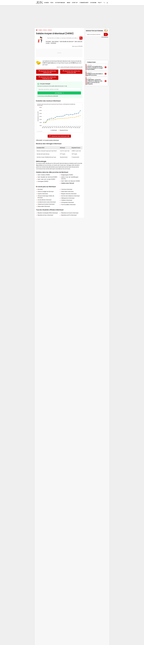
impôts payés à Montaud (52, 140)
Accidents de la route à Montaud (47, 202)
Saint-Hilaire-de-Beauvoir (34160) (70, 181)
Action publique (60, 2)
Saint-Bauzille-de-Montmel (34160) (47, 177)
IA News (46, 2)
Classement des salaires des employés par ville (48, 77)
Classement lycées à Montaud (46, 204)
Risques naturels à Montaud (68, 193)
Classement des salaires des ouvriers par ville (72, 71)
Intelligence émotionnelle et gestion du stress (95, 74)
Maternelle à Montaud (44, 206)
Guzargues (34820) (43, 181)
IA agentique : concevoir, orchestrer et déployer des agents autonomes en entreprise (94, 81)
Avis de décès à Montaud (44, 199)
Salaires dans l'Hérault (67, 183)
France (45, 30)
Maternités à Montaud (67, 191)
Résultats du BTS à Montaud (68, 215)
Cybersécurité (84, 2)
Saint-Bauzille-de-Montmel (66, 41)
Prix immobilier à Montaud (68, 204)
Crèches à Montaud (66, 189)
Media (68, 2)
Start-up (74, 2)
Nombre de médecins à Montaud (70, 195)
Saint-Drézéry (55, 41)
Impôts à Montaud (43, 193)
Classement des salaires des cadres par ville (48, 71)
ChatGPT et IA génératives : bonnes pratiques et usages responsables (95, 67)
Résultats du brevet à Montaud (69, 212)
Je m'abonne (58, 92)
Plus (99, 2)
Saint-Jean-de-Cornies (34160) (46, 179)
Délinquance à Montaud (67, 198)
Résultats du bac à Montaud (45, 215)
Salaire (40, 30)
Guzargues (53, 43)
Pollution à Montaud (66, 200)
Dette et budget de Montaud (46, 191)
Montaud (40, 189)
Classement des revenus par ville (60, 136)
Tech (51, 2)
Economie (93, 2)
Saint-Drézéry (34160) (44, 174)
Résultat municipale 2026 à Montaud (48, 212)
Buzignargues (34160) (67, 174)
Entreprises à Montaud (67, 202)
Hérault (50, 30)
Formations (91, 62)
